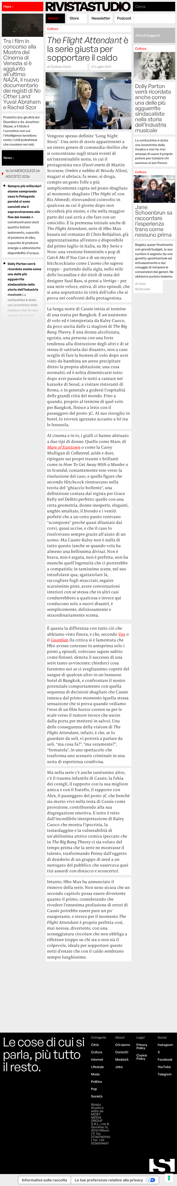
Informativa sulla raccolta (44, 1180)
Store (74, 18)
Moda (95, 1074)
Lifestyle (97, 1067)
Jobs (119, 1067)
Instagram (165, 1045)
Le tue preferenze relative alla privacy (109, 1180)
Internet (97, 1059)
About (53, 18)
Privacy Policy (141, 1046)
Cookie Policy (141, 1056)
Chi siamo (122, 1045)
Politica (96, 1081)
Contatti (121, 1052)
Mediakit (122, 1059)
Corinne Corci (60, 66)
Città (95, 1045)
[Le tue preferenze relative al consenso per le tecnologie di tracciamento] (169, 1178)
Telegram (165, 1074)
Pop (94, 1089)
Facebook (165, 1059)
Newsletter (100, 18)
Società (97, 1096)
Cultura (52, 29)
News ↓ (8, 158)
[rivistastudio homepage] (88, 6)
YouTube (164, 1067)
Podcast (124, 18)
